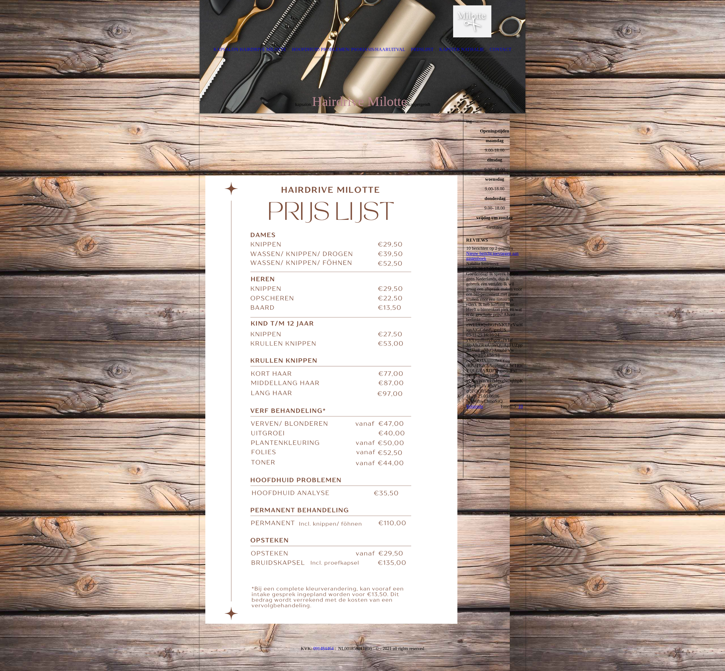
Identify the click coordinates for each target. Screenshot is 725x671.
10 (520, 406)
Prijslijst (422, 49)
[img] (362, 56)
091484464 (323, 648)
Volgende (474, 406)
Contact (500, 49)
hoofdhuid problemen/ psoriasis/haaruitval (348, 49)
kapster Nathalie (461, 49)
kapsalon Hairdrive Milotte (250, 49)
